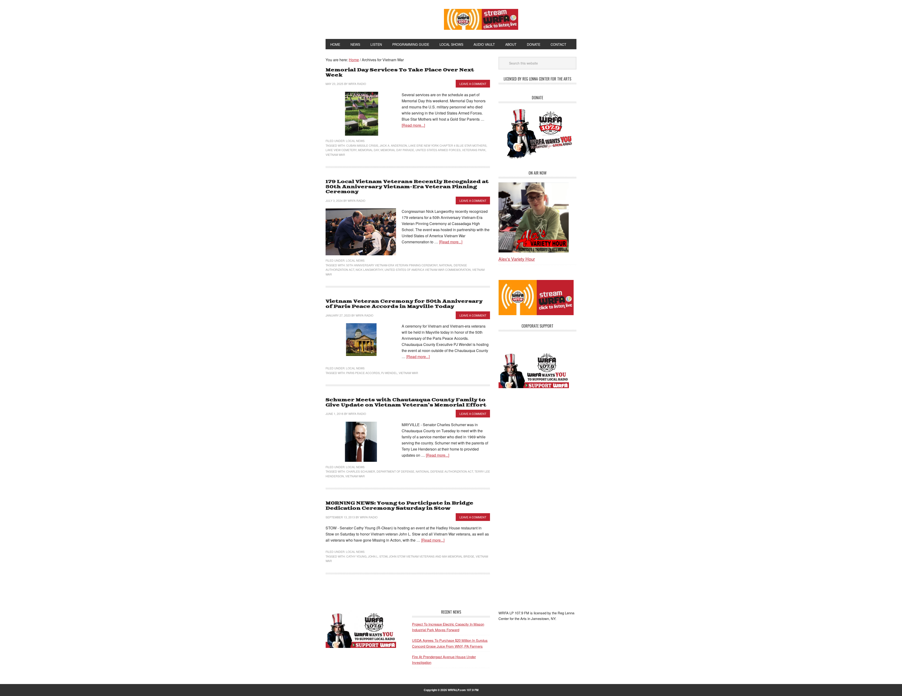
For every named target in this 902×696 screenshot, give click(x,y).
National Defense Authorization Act (444, 471)
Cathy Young (356, 556)
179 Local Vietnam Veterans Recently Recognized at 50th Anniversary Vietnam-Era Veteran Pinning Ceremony (407, 187)
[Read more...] (413, 125)
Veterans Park (474, 150)
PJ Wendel (389, 373)
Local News (355, 141)
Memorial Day (368, 150)
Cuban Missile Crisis (362, 145)
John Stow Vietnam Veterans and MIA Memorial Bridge (431, 556)
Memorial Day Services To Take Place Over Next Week (400, 72)
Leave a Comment (472, 84)
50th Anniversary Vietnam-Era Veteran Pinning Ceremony (392, 265)
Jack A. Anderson (393, 145)
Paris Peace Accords (363, 373)
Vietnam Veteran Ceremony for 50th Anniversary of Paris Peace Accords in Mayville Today (404, 304)
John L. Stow (377, 556)
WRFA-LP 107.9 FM (374, 18)
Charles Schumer (360, 471)
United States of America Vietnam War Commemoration (428, 270)
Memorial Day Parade (397, 150)
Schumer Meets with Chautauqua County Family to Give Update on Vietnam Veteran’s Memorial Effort (406, 402)
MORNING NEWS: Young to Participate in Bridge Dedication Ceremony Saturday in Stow (399, 506)
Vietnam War (335, 155)
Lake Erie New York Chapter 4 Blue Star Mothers (447, 145)
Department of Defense (395, 471)
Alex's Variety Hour (516, 259)
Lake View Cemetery (341, 150)
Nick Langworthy (369, 270)
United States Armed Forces (438, 150)
